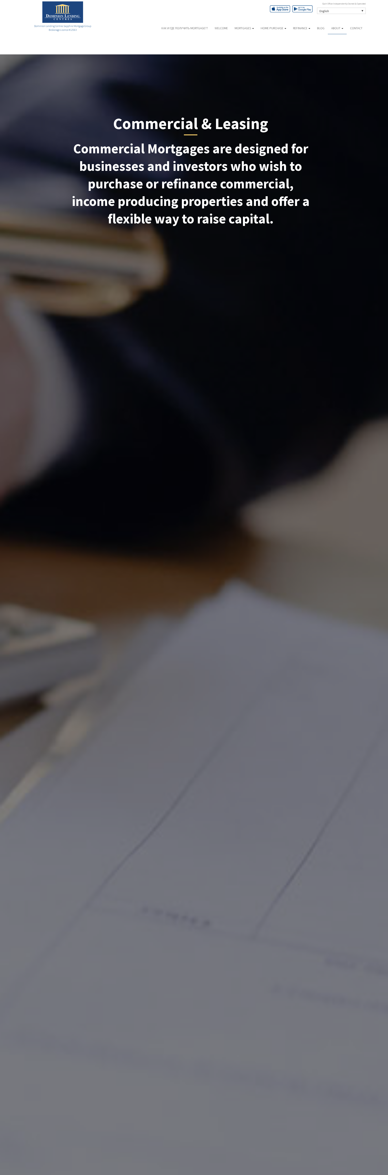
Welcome (221, 28)
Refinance (300, 28)
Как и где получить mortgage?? (184, 28)
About (336, 28)
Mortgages (243, 28)
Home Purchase (272, 28)
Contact (356, 28)
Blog (320, 28)
